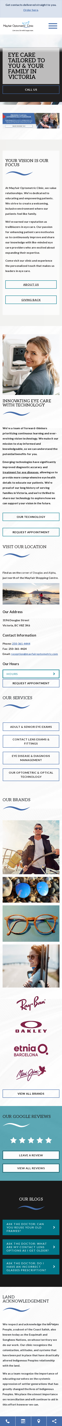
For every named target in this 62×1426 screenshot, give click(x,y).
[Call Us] (7, 1421)
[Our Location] (38, 1421)
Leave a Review (31, 1155)
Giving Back (31, 299)
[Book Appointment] (23, 1421)
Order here (30, 10)
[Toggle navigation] (52, 26)
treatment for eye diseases (20, 472)
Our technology (31, 516)
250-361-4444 (21, 643)
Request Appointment (31, 532)
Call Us (31, 89)
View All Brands (31, 1093)
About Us (31, 284)
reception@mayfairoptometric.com (34, 653)
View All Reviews (31, 1168)
